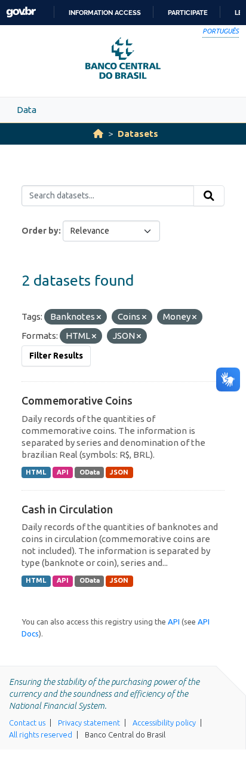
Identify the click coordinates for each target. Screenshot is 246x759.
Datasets (138, 133)
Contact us (27, 722)
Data (26, 110)
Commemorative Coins (77, 400)
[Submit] (209, 196)
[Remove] (99, 317)
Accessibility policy (164, 722)
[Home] (98, 133)
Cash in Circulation (67, 509)
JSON (119, 472)
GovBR (21, 12)
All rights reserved (40, 734)
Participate (188, 12)
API (63, 472)
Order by (40, 230)
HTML (36, 472)
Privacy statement (89, 722)
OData (89, 472)
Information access (105, 12)
